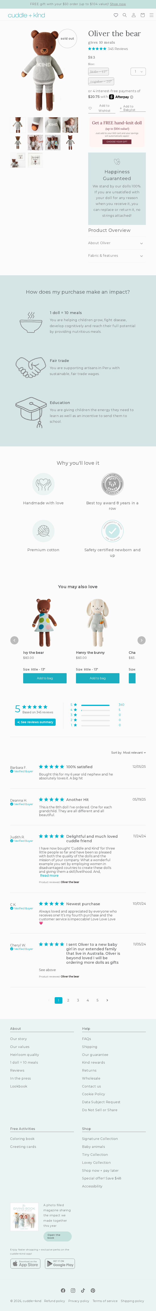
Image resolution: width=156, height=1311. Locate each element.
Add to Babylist (129, 108)
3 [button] (78, 1000)
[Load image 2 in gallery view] (35, 125)
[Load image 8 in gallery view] (70, 142)
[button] (151, 15)
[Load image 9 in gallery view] (18, 160)
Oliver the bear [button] (70, 882)
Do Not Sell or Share (100, 1110)
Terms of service (105, 1301)
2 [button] (68, 1000)
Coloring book (22, 1139)
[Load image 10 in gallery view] (35, 160)
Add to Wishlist (104, 108)
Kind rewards (93, 1062)
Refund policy (54, 1301)
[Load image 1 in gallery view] (18, 125)
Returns (89, 1070)
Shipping (90, 1047)
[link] (97, 726)
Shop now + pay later (100, 1171)
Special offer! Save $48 (101, 1178)
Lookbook (18, 1086)
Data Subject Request (101, 1102)
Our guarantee (95, 1055)
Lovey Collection (96, 1163)
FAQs (86, 1039)
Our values (19, 1047)
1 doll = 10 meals (24, 1062)
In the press (20, 1078)
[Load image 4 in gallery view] (70, 125)
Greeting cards (23, 1147)
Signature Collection (100, 1139)
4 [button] (88, 1000)
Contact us (91, 1086)
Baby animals (93, 1147)
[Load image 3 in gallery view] (53, 125)
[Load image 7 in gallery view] (53, 142)
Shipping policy (132, 1301)
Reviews (17, 1070)
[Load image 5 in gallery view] (18, 142)
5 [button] (98, 1000)
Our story (18, 1039)
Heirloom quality (24, 1055)
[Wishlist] (115, 15)
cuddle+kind (32, 1301)
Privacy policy (78, 1301)
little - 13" (99, 71)
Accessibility (92, 1186)
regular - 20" (102, 81)
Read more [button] (49, 875)
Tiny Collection (95, 1155)
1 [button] (58, 1000)
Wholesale (91, 1078)
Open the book (54, 1236)
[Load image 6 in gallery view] (35, 142)
